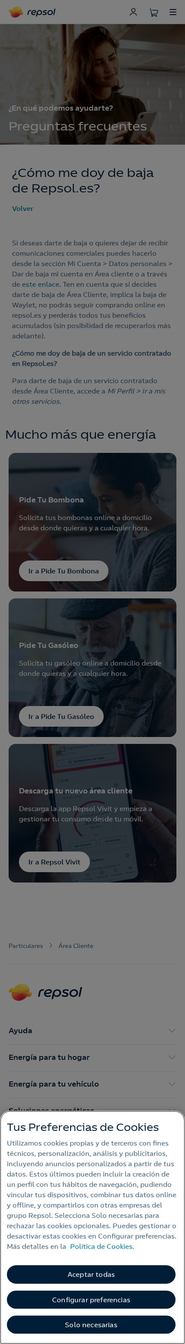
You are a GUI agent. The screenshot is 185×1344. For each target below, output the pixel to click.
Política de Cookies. (102, 1246)
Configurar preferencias (91, 1299)
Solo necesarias (91, 1324)
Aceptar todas (91, 1274)
